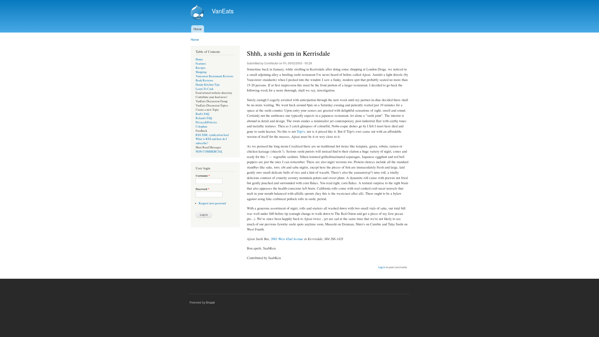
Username (203, 176)
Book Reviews (204, 80)
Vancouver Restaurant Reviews (214, 76)
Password (202, 189)
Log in (381, 267)
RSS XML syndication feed (212, 135)
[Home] (197, 12)
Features (201, 64)
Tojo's (301, 131)
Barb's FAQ (202, 114)
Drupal (210, 302)
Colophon (201, 126)
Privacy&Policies (206, 122)
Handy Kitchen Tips (208, 85)
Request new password (212, 203)
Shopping (201, 72)
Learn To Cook (204, 89)
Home (197, 29)
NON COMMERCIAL (209, 152)
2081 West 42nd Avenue (287, 238)
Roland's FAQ (204, 118)
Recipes (200, 68)
